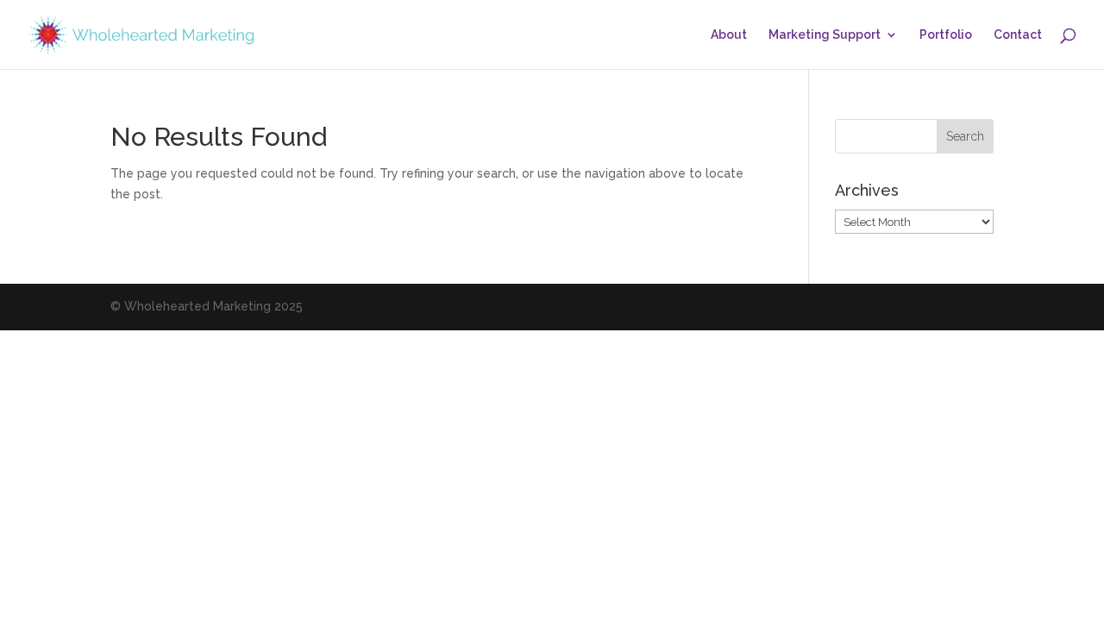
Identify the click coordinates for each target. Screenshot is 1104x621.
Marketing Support (824, 34)
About (729, 34)
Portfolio (945, 34)
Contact (1018, 34)
